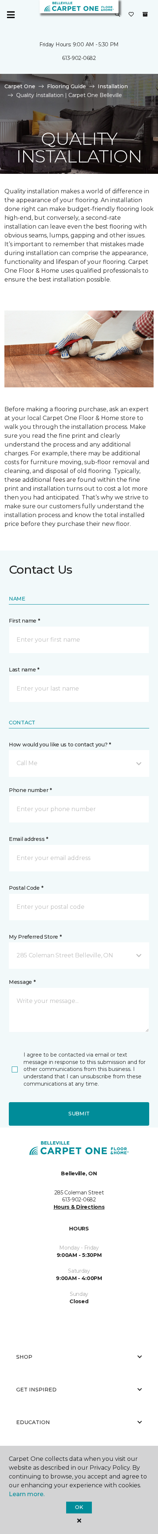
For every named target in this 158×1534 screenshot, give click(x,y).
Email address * (28, 839)
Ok (79, 1507)
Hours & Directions (79, 1207)
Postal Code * (26, 887)
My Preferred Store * (35, 936)
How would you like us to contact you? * (60, 744)
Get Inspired (36, 1389)
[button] (118, 15)
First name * (24, 620)
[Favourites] (131, 15)
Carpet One (19, 86)
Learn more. (26, 1494)
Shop (24, 1357)
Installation (113, 86)
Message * (22, 982)
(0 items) (145, 14)
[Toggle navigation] (10, 14)
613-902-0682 (79, 58)
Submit (79, 1113)
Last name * (24, 669)
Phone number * (30, 790)
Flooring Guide (66, 86)
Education (33, 1422)
